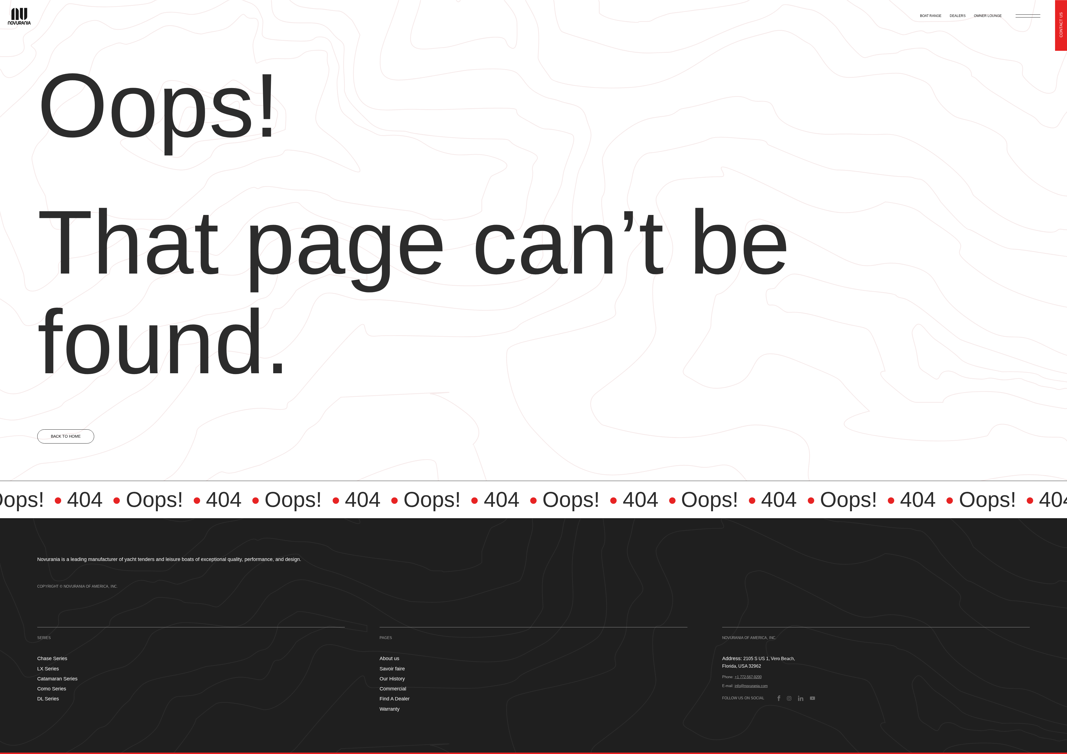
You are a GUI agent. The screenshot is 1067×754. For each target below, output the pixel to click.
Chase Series (52, 658)
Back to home (66, 436)
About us (389, 658)
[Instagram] (789, 698)
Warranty (390, 709)
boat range (930, 16)
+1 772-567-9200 (748, 677)
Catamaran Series (57, 679)
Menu (1028, 16)
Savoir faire (392, 669)
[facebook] (778, 698)
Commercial (393, 689)
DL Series (48, 699)
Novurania (23, 16)
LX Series (48, 669)
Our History (392, 679)
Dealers (958, 16)
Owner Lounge (988, 16)
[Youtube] (812, 698)
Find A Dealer (395, 699)
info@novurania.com (751, 686)
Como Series (51, 689)
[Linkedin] (800, 698)
